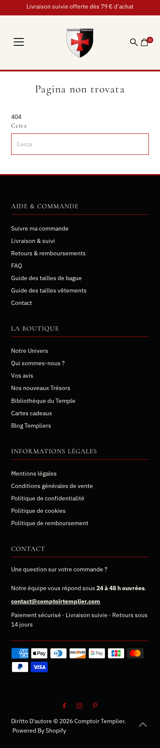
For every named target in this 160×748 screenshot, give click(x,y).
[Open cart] (144, 42)
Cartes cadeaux (31, 413)
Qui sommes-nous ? (38, 363)
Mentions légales (34, 473)
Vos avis (22, 375)
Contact (21, 303)
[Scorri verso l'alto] (142, 724)
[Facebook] (64, 706)
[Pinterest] (94, 706)
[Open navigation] (18, 42)
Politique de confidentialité (47, 498)
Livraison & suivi (33, 241)
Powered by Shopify (39, 730)
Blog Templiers (31, 425)
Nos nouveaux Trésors (40, 388)
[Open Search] (134, 42)
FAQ (16, 265)
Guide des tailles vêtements (49, 290)
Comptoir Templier (99, 721)
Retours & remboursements (48, 253)
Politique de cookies (38, 510)
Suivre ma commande (40, 228)
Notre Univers (29, 351)
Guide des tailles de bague (46, 278)
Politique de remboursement (49, 523)
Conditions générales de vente (52, 486)
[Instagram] (79, 706)
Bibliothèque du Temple (43, 401)
